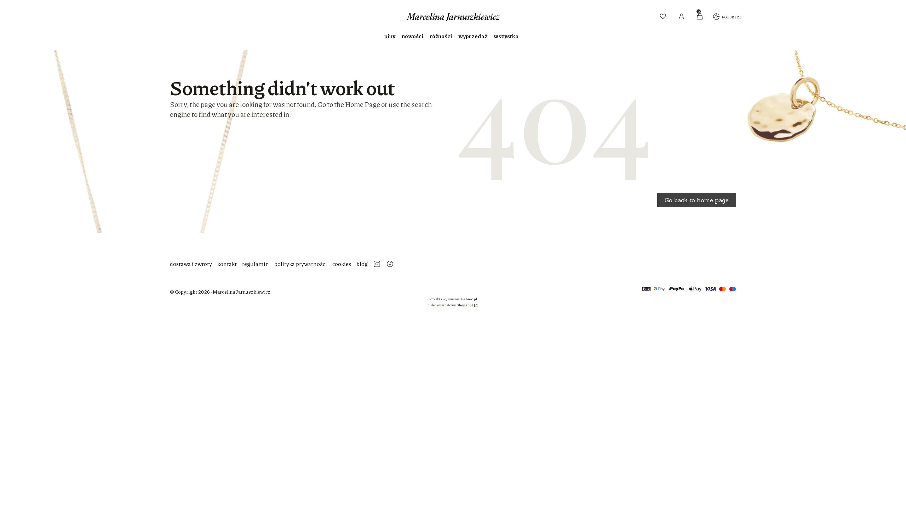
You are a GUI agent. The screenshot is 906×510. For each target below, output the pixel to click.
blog (362, 264)
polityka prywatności (300, 264)
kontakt (227, 264)
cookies (341, 264)
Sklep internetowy (450, 304)
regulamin (255, 264)
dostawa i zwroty (191, 264)
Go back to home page (697, 200)
